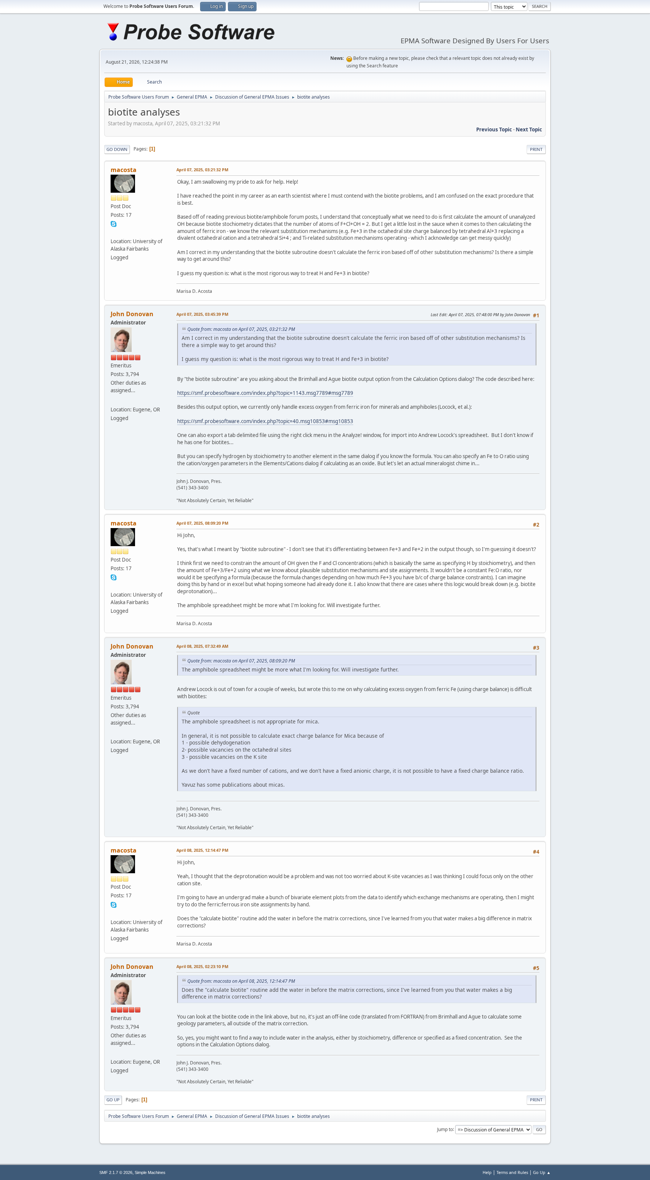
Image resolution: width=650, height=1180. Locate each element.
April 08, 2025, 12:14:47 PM (202, 850)
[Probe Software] (114, 400)
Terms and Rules (512, 1172)
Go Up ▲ (542, 1172)
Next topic (529, 129)
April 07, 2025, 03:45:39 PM (202, 314)
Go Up (113, 1099)
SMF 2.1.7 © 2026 (115, 1172)
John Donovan (132, 314)
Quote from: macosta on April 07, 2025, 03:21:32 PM (241, 329)
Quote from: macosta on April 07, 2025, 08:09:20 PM (241, 661)
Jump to (445, 1129)
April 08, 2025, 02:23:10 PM (202, 966)
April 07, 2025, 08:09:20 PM (202, 523)
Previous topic (494, 129)
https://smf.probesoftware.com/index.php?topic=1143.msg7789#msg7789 (265, 393)
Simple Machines (150, 1172)
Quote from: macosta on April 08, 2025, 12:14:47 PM (241, 981)
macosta (124, 170)
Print (536, 149)
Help (487, 1172)
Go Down (117, 149)
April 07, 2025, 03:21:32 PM (202, 169)
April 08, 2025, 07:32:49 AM (202, 646)
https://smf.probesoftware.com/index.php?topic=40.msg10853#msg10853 (265, 421)
